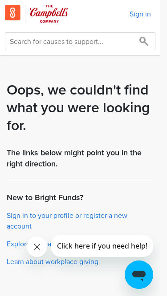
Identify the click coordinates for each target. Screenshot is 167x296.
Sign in (140, 14)
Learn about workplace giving (52, 261)
